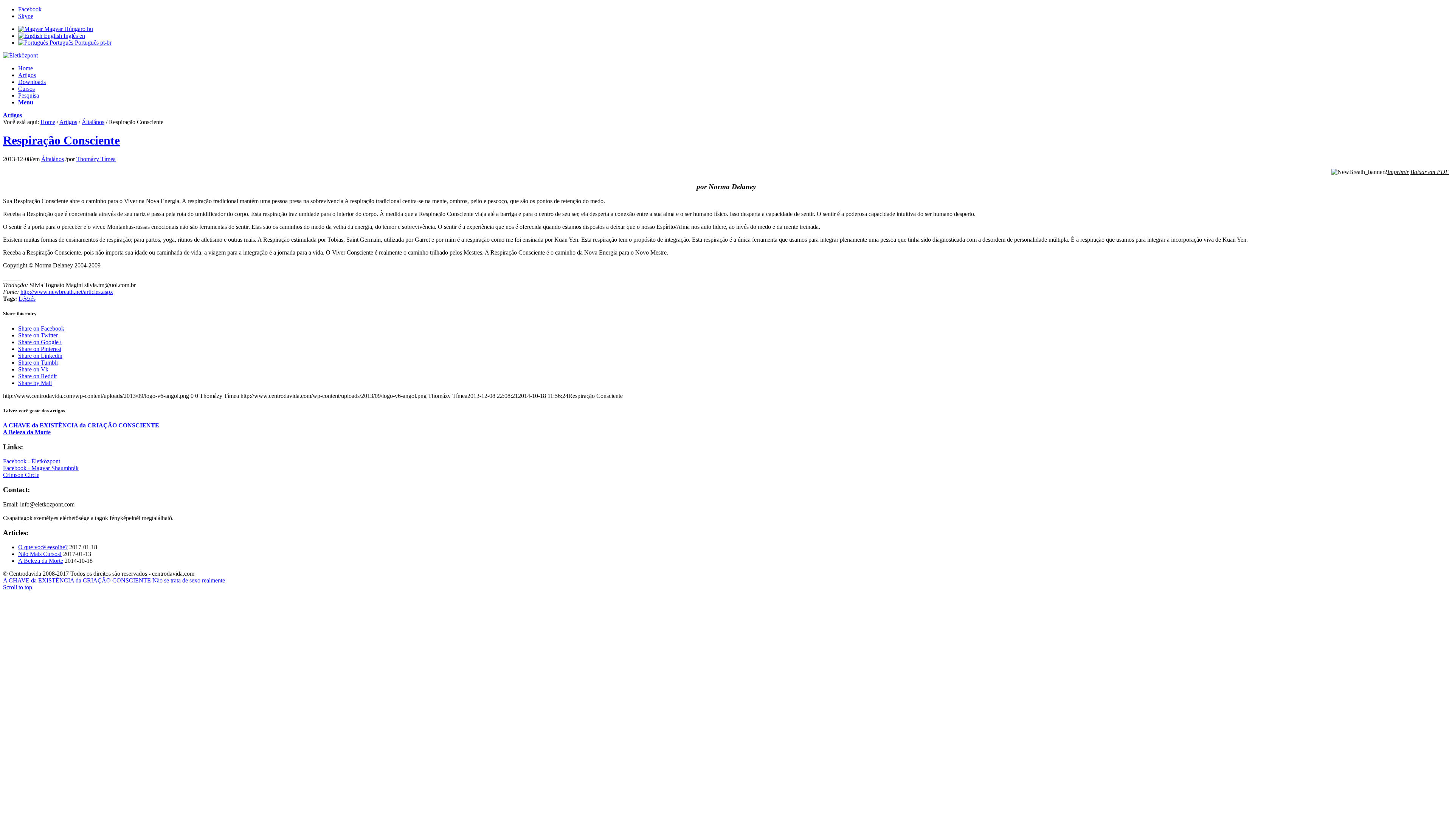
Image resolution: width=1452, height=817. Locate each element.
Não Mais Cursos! (40, 554)
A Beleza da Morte (40, 561)
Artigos (27, 75)
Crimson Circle (21, 475)
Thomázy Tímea (96, 159)
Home (25, 68)
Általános (93, 122)
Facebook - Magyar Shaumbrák (41, 468)
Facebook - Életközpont (31, 461)
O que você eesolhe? (43, 547)
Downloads (32, 82)
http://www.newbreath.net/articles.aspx (66, 292)
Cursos (26, 88)
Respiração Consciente (61, 140)
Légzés (27, 298)
